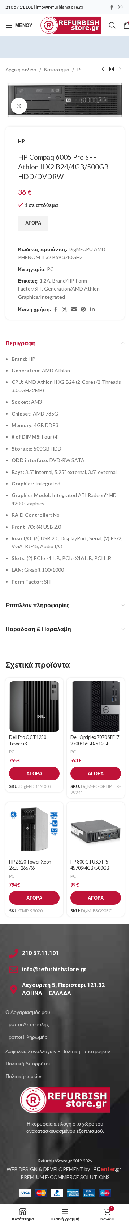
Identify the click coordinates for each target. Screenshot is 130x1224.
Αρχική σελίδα (20, 69)
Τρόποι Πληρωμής (26, 1037)
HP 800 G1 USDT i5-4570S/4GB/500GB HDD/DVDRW (90, 868)
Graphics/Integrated (41, 297)
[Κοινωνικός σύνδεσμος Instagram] (120, 7)
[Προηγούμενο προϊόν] (103, 69)
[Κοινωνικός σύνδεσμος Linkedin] (92, 309)
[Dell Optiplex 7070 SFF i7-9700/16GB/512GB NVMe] (95, 706)
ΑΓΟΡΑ (33, 223)
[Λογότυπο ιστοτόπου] (70, 25)
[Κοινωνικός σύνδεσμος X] (64, 309)
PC (80, 69)
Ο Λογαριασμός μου (27, 1012)
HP (21, 141)
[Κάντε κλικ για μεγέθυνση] (19, 106)
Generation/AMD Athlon (72, 288)
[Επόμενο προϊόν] (120, 69)
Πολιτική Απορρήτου (28, 1063)
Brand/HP (63, 281)
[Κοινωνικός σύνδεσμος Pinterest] (83, 309)
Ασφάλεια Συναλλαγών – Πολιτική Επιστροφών (57, 1051)
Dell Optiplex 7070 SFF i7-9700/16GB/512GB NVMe (95, 744)
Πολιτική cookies (24, 1076)
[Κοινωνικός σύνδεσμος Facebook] (111, 7)
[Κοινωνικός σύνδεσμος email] (74, 309)
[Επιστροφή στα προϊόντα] (111, 69)
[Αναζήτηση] (112, 25)
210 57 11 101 (19, 7)
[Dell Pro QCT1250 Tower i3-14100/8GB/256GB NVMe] (34, 706)
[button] (34, 773)
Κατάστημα (56, 69)
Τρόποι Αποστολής (27, 1024)
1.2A (45, 281)
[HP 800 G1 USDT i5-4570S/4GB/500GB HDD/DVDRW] (95, 831)
